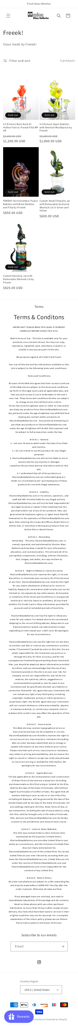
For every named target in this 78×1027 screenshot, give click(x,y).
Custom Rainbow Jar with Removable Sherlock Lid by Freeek (18, 279)
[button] (8, 15)
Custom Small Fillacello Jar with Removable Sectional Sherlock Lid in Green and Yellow (55, 205)
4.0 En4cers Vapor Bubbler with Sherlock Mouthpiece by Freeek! (56, 127)
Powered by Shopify (56, 1019)
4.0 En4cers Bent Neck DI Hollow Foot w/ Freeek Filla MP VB (20, 127)
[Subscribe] (62, 946)
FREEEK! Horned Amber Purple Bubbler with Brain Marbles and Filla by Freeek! (20, 204)
